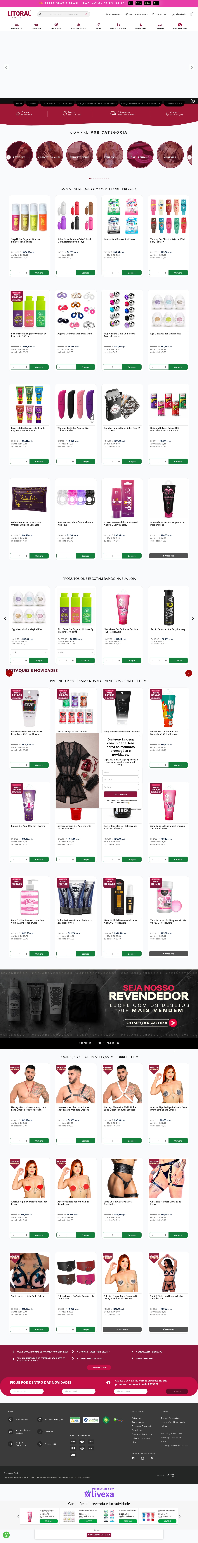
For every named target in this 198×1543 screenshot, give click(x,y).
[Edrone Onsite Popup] (99, 771)
